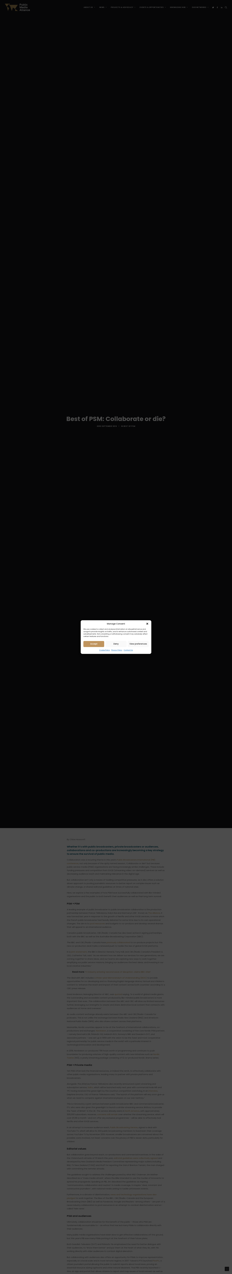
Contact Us (128, 650)
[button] (147, 623)
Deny (116, 643)
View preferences (138, 643)
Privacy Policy (116, 650)
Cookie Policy (104, 650)
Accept (93, 643)
